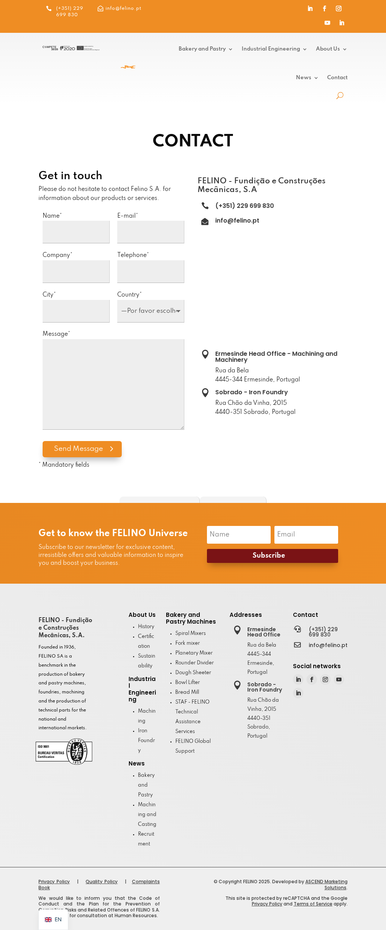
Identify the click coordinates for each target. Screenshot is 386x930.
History (146, 626)
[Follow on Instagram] (339, 8)
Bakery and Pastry (202, 49)
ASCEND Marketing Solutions (326, 884)
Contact (337, 77)
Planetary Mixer (194, 653)
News (303, 77)
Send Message (78, 448)
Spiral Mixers (190, 633)
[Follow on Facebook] (324, 8)
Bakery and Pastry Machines (191, 618)
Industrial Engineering (271, 49)
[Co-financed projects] (71, 49)
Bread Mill (187, 692)
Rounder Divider (194, 663)
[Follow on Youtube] (327, 23)
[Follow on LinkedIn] (310, 8)
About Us (328, 49)
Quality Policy (102, 881)
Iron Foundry (146, 741)
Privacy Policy (54, 881)
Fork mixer (187, 643)
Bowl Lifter (187, 682)
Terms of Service (313, 904)
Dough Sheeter (193, 672)
